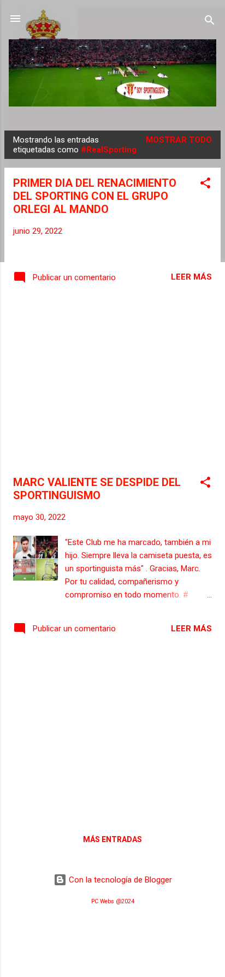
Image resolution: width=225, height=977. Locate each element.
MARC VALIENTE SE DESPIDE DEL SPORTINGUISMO (97, 489)
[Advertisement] (112, 381)
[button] (205, 184)
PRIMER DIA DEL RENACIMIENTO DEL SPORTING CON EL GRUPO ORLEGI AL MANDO (94, 196)
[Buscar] (209, 22)
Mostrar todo (179, 140)
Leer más (191, 277)
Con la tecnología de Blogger (119, 880)
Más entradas (112, 839)
